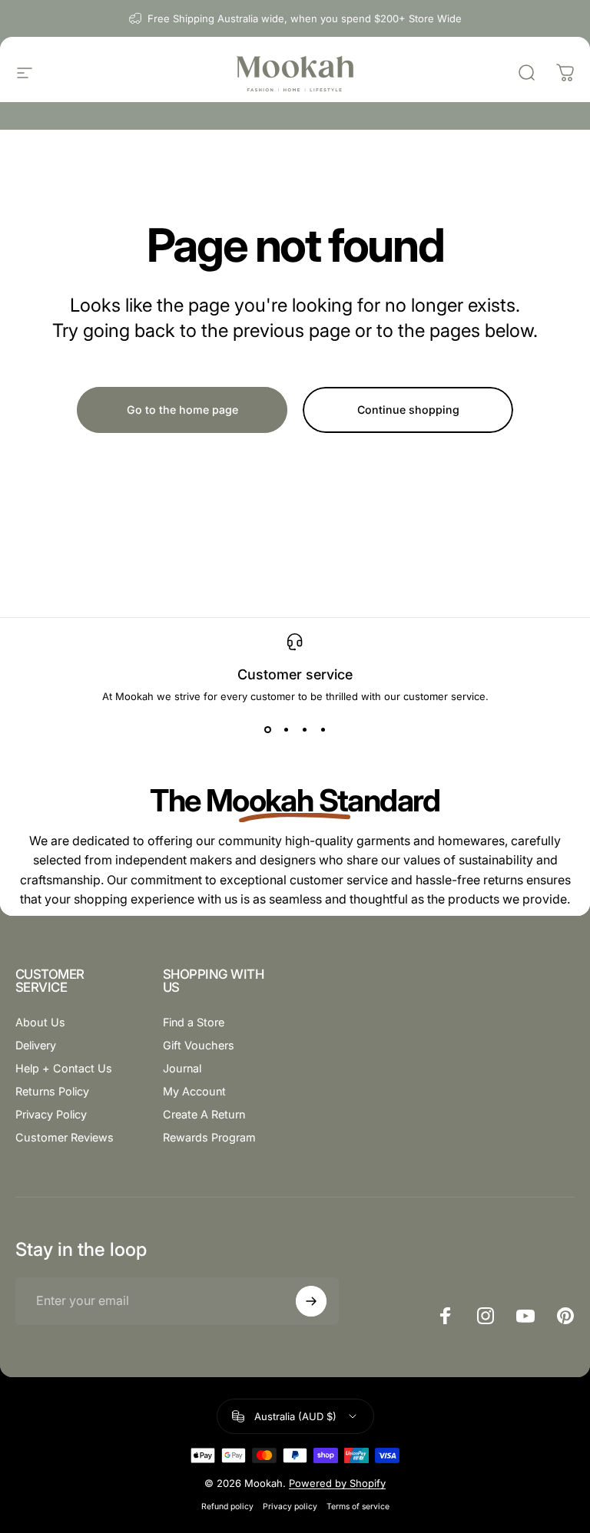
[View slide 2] (286, 730)
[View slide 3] (304, 730)
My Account (194, 1091)
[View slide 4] (322, 730)
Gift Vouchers (198, 1045)
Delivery (35, 1045)
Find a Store (193, 1022)
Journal (182, 1068)
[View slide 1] (267, 730)
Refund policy (227, 1507)
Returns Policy (52, 1091)
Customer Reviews (64, 1137)
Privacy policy (290, 1507)
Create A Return (204, 1114)
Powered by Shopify (337, 1483)
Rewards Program (209, 1137)
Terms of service (357, 1507)
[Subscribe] (311, 1301)
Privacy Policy (51, 1114)
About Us (40, 1022)
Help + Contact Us (63, 1068)
